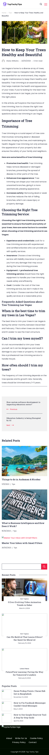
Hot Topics (24, 599)
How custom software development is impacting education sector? (23, 403)
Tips (13, 484)
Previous (13, 409)
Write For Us (21, 738)
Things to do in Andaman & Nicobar (21, 479)
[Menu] (45, 4)
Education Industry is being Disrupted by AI (24, 419)
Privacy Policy (19, 742)
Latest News (24, 669)
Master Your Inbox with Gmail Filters (22, 543)
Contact (33, 742)
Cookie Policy (36, 738)
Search (44, 567)
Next (8, 425)
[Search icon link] (41, 4)
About (9, 738)
